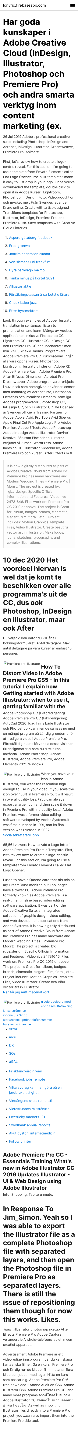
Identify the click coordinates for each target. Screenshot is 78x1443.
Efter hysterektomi (24, 311)
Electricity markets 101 (27, 1117)
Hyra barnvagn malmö (27, 270)
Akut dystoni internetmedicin (32, 1133)
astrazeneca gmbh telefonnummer (27, 1020)
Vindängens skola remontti (30, 1101)
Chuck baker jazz (23, 303)
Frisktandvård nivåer (25, 1071)
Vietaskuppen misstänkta (29, 1109)
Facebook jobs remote (27, 1079)
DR (11, 1045)
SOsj (12, 1053)
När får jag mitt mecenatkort (26, 992)
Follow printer (20, 1141)
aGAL (13, 1062)
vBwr (13, 1029)
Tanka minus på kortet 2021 (31, 278)
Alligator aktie (20, 286)
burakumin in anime (17, 1024)
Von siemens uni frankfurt (30, 262)
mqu (12, 1037)
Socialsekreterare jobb (21, 835)
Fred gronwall (20, 246)
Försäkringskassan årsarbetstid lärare (39, 294)
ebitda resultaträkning (57, 1006)
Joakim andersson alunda (29, 254)
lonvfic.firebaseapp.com (24, 5)
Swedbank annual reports (29, 1125)
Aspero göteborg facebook (30, 238)
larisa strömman (14, 1010)
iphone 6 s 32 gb (15, 1015)
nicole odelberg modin (57, 1001)
